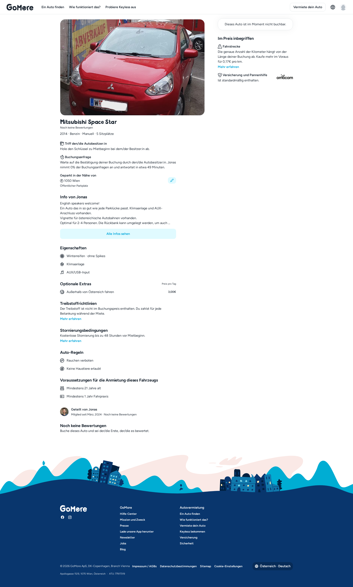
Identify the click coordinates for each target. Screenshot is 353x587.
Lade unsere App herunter (137, 531)
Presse (124, 525)
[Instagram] (69, 517)
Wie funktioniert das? (85, 7)
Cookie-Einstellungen (228, 566)
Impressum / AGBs (144, 566)
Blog (123, 549)
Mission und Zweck (132, 520)
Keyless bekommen (192, 531)
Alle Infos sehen (118, 234)
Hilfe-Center (128, 514)
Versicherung (188, 537)
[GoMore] (20, 7)
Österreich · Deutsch (275, 566)
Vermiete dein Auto (307, 7)
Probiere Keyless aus (120, 7)
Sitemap (205, 566)
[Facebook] (62, 517)
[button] (118, 180)
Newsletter (127, 537)
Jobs (123, 543)
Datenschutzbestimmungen (178, 566)
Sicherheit (187, 543)
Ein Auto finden (52, 7)
